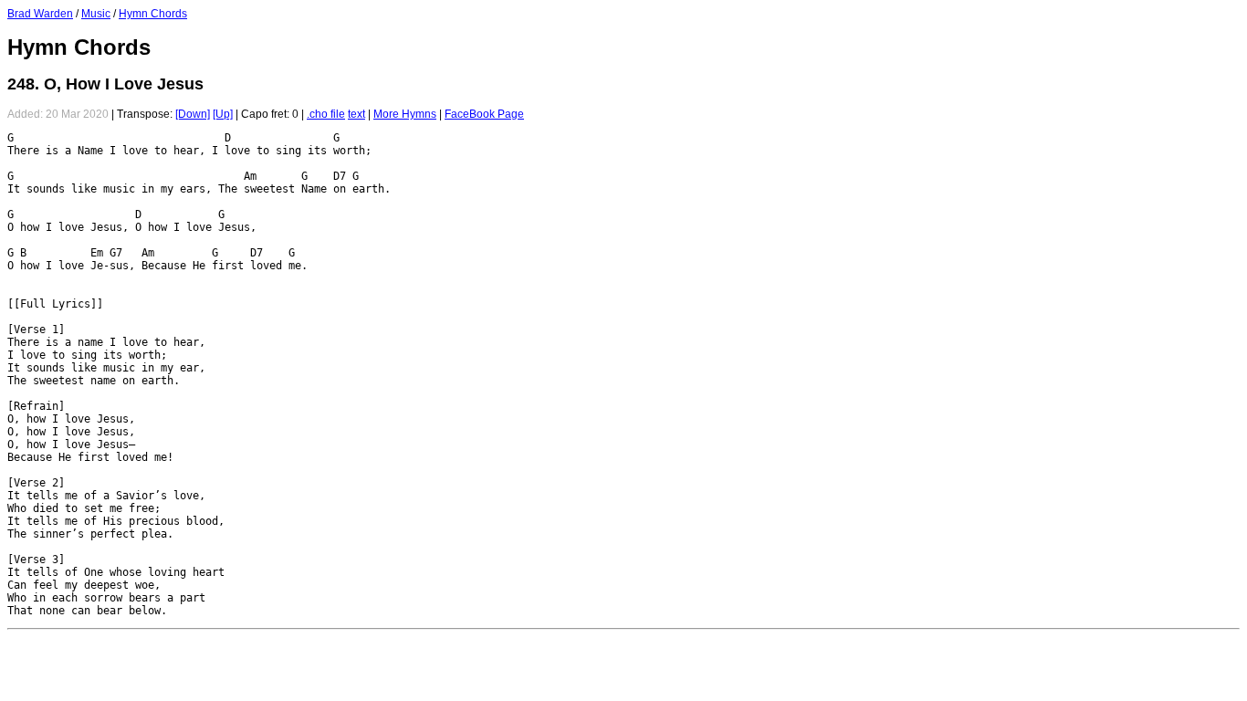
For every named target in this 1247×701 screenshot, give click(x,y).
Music (95, 13)
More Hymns (404, 114)
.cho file (326, 114)
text (356, 114)
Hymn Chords (153, 13)
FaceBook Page (484, 114)
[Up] (223, 114)
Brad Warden (40, 13)
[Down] (192, 114)
